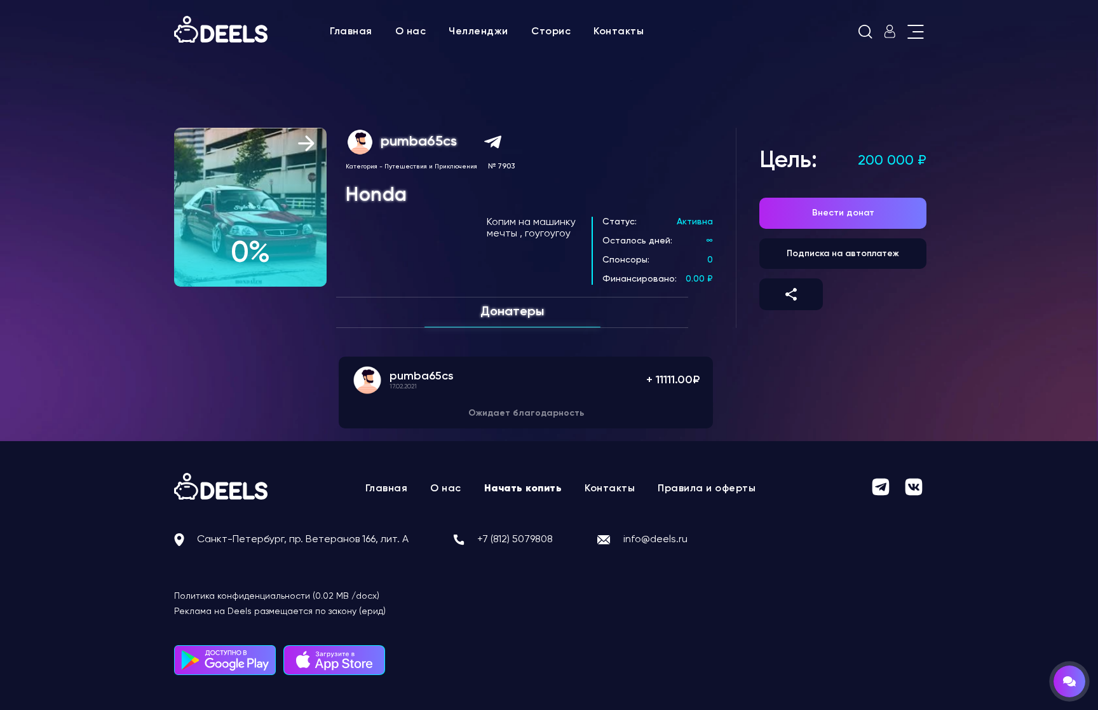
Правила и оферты (707, 489)
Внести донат (843, 212)
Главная (351, 32)
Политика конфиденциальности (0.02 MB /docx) (276, 596)
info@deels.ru (655, 540)
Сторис (551, 32)
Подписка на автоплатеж (843, 253)
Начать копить (523, 489)
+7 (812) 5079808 (515, 540)
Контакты (618, 32)
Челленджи (478, 32)
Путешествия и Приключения (430, 166)
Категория (361, 166)
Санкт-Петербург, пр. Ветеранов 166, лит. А (303, 540)
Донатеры (512, 312)
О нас (410, 32)
